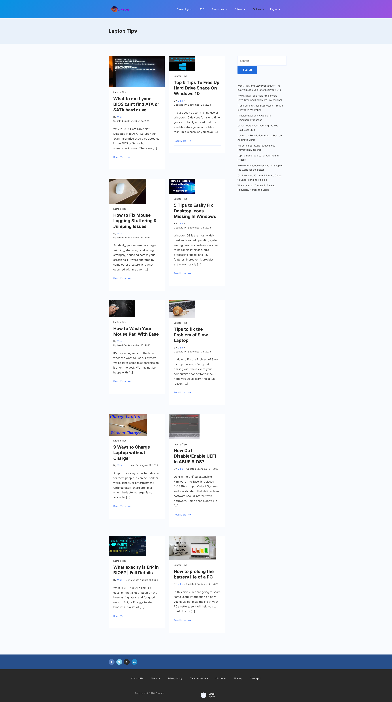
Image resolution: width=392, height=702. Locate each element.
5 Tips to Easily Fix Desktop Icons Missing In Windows (195, 211)
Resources (218, 9)
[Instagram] (127, 662)
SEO (201, 9)
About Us (155, 678)
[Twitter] (119, 662)
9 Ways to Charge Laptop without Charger (131, 452)
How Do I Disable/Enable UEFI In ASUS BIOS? (195, 456)
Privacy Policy (175, 678)
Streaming (183, 9)
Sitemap (238, 678)
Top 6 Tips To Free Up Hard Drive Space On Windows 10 (196, 88)
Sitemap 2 (255, 678)
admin (212, 696)
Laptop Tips (119, 92)
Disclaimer (220, 678)
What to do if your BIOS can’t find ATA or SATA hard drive (136, 104)
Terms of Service (199, 678)
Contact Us (137, 678)
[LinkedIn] (134, 662)
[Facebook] (112, 662)
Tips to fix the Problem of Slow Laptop (191, 335)
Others (238, 9)
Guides (257, 9)
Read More (119, 157)
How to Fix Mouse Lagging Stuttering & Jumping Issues (135, 221)
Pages (273, 9)
